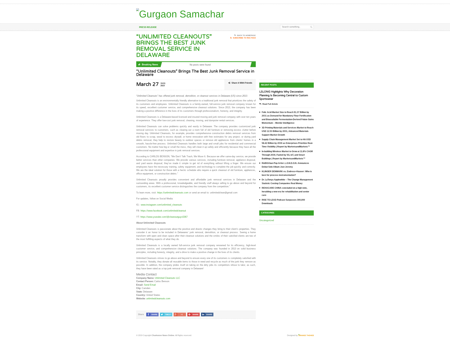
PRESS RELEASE (148, 27)
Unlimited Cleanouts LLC (167, 278)
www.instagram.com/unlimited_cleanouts (161, 204)
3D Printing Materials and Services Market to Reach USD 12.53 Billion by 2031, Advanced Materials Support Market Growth (287, 131)
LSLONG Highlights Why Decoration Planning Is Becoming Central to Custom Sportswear (283, 95)
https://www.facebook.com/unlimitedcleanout (163, 210)
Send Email (150, 284)
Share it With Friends (242, 83)
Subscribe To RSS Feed (244, 38)
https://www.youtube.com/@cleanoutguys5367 (164, 217)
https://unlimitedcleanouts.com (172, 192)
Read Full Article (270, 104)
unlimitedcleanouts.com (158, 298)
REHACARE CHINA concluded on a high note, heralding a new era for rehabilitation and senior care (285, 191)
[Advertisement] (273, 13)
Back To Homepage (246, 35)
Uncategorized (266, 220)
